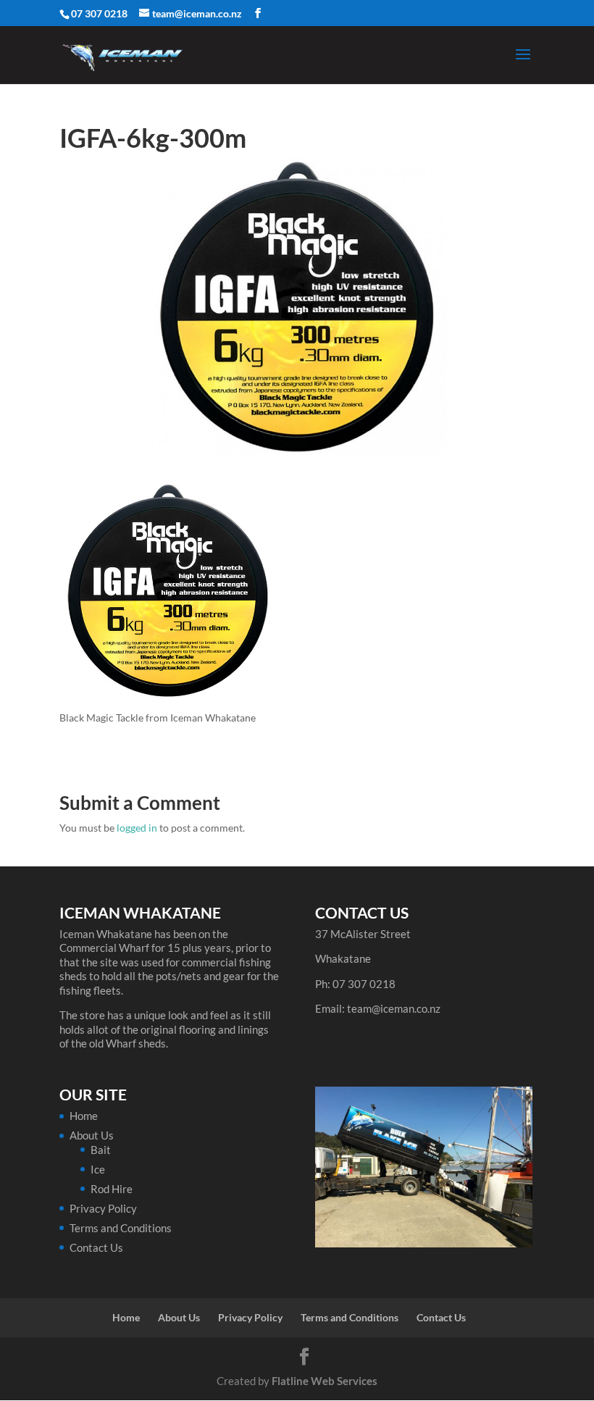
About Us (92, 1135)
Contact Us (96, 1247)
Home (84, 1115)
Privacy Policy (103, 1208)
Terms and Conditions (121, 1227)
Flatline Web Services (324, 1380)
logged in (137, 827)
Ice (98, 1169)
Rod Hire (112, 1188)
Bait (101, 1149)
